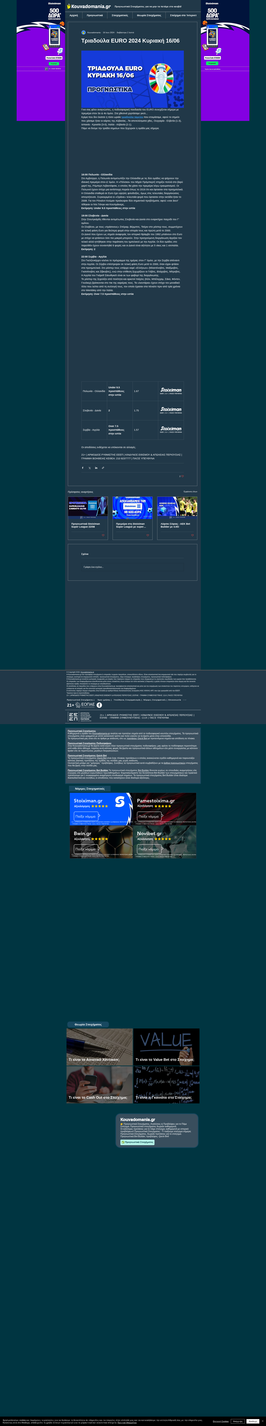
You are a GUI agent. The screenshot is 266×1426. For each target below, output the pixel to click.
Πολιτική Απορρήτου (127, 1422)
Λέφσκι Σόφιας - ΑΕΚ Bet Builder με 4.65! (175, 484)
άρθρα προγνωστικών (174, 763)
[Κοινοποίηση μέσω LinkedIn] (96, 427)
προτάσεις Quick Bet (137, 738)
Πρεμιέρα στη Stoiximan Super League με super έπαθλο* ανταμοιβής (130, 484)
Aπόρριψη (237, 1421)
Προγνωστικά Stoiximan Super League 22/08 (85, 484)
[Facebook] (99, 705)
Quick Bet (102, 758)
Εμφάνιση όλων (190, 450)
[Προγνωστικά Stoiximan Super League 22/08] (88, 467)
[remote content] (132, 151)
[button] (149, 15)
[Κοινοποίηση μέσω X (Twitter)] (89, 427)
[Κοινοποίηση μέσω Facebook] (82, 427)
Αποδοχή (253, 1421)
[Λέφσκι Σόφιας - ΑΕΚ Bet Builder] (177, 467)
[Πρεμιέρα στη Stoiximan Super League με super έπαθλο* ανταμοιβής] (133, 467)
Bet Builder (143, 770)
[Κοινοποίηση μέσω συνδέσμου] (103, 427)
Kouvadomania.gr (101, 733)
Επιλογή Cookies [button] (221, 1421)
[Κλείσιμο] (262, 1421)
